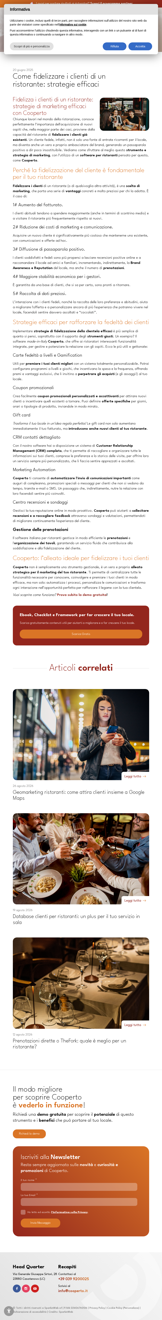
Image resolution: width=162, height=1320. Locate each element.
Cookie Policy (114, 1308)
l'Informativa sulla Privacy (69, 1212)
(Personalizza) (131, 1308)
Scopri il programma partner (111, 3)
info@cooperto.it (73, 1291)
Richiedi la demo (29, 1133)
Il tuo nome (29, 1180)
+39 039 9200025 (73, 1279)
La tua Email (29, 1195)
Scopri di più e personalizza (32, 46)
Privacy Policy (97, 1308)
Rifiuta (114, 46)
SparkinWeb (66, 1312)
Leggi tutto (132, 776)
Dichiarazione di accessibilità (29, 1312)
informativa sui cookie (72, 24)
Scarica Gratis (81, 634)
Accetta (140, 46)
